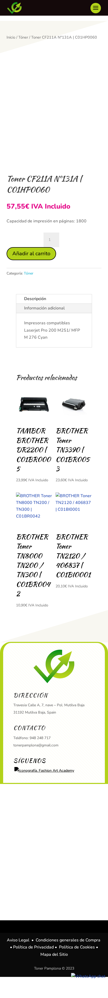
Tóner (23, 37)
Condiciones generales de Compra (68, 940)
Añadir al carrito (31, 253)
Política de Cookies (77, 947)
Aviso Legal (18, 940)
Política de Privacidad (33, 947)
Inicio (11, 37)
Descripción (35, 299)
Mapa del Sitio (54, 954)
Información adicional (44, 308)
